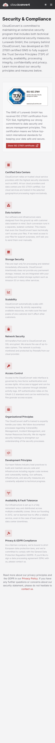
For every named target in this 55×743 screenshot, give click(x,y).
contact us (27, 588)
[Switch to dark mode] (45, 5)
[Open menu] (51, 5)
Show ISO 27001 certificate (21, 145)
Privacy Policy (30, 578)
